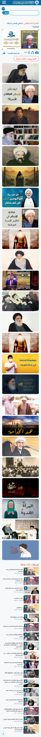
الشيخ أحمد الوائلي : (31, 23)
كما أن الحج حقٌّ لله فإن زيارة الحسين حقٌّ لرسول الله (13, 728)
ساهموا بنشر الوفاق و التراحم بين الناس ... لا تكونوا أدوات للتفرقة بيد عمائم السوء (13, 645)
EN (3, 9)
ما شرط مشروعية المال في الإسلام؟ (13, 626)
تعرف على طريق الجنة (16, 617)
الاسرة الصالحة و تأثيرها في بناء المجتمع (14, 570)
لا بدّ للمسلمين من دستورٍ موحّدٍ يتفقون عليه (14, 589)
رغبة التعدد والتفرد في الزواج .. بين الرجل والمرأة (13, 654)
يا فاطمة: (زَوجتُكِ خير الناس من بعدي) (14, 635)
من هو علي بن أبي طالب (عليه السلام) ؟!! (14, 691)
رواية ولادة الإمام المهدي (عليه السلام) (14, 701)
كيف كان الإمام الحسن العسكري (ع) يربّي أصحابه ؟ (13, 580)
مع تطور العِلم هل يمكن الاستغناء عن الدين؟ (13, 663)
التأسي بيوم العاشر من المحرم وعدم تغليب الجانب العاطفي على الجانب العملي (13, 682)
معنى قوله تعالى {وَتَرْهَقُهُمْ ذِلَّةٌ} (14, 673)
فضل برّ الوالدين (18, 598)
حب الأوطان (20, 607)
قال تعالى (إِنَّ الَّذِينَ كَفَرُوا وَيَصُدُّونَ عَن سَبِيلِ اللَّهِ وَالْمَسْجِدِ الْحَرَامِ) (13, 710)
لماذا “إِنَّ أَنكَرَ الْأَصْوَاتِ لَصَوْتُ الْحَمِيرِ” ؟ (13, 719)
